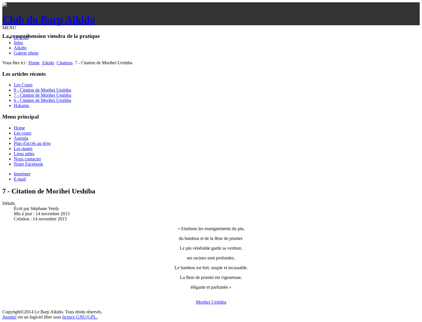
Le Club (21, 37)
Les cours (22, 133)
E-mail (20, 178)
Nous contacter (27, 158)
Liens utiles (24, 153)
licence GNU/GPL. (80, 317)
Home (34, 62)
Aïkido (20, 47)
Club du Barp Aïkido (48, 20)
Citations (65, 62)
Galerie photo (26, 53)
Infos (18, 42)
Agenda (21, 138)
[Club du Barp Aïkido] (4, 5)
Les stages (23, 148)
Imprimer (22, 173)
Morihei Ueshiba (211, 302)
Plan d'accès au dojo (32, 143)
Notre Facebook (28, 164)
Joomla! (9, 317)
